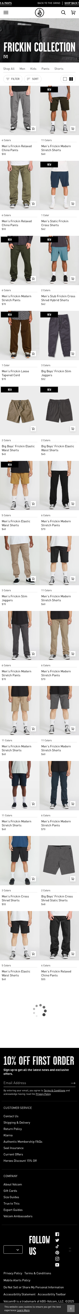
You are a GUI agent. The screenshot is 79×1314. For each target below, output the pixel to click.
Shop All (8, 68)
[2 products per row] (71, 79)
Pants (45, 68)
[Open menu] (6, 12)
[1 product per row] (65, 79)
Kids (33, 68)
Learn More (23, 1310)
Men (22, 68)
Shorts (58, 68)
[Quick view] (33, 128)
